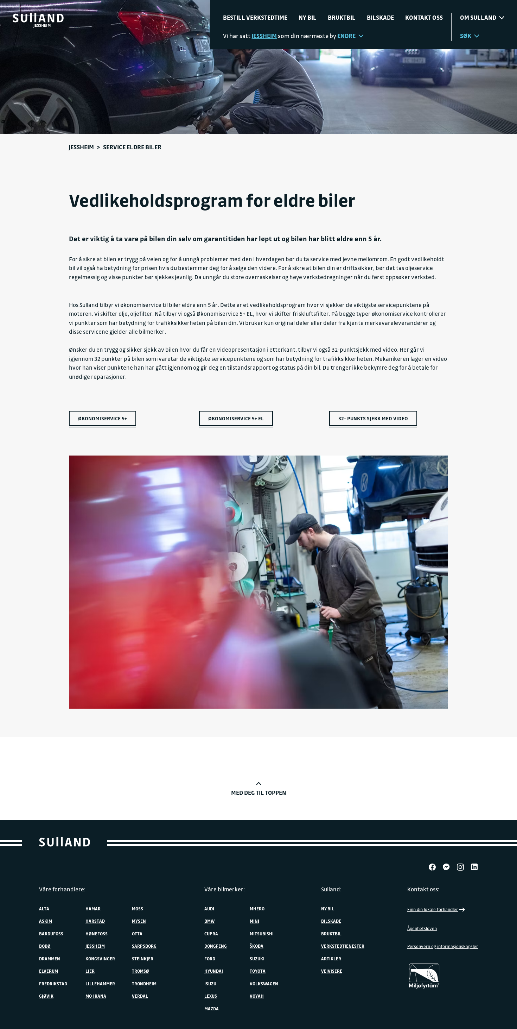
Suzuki (257, 958)
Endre (346, 35)
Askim (45, 921)
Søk (465, 35)
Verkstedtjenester (342, 946)
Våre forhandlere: (62, 889)
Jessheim (81, 147)
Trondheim (144, 983)
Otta (137, 933)
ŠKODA (256, 946)
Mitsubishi (262, 933)
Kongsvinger (100, 958)
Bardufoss (51, 933)
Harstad (95, 921)
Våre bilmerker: (224, 889)
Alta (44, 908)
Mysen (139, 921)
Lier (90, 971)
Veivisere (331, 971)
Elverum (48, 971)
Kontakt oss (424, 17)
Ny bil (308, 17)
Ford (209, 958)
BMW (209, 921)
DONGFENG (215, 946)
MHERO (257, 908)
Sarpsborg (144, 946)
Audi (209, 908)
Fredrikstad (53, 983)
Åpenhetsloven (422, 928)
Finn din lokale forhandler (432, 909)
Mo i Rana (95, 996)
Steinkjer (142, 958)
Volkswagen (264, 983)
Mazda (211, 1008)
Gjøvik (46, 996)
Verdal (140, 996)
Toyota (258, 971)
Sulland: (331, 889)
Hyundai (213, 971)
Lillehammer (100, 983)
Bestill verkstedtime (255, 17)
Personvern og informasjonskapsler (442, 946)
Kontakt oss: (423, 889)
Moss (137, 908)
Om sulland (478, 17)
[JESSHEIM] (38, 18)
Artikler (331, 958)
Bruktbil (342, 17)
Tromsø (140, 971)
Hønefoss (96, 933)
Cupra (211, 933)
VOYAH (257, 996)
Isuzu (210, 983)
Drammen (49, 958)
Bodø (45, 946)
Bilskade (380, 17)
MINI (254, 921)
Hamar (93, 908)
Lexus (210, 996)
